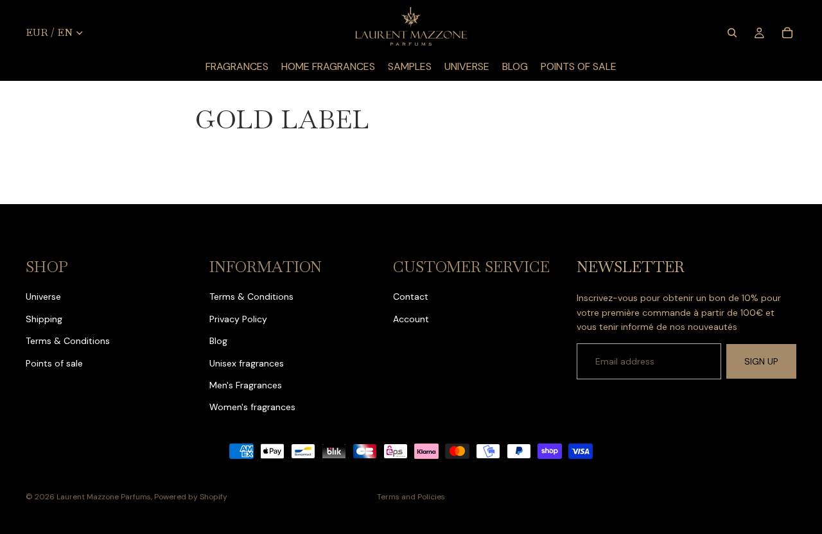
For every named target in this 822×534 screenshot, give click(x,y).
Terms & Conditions (68, 341)
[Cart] (787, 33)
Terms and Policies (411, 497)
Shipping (44, 319)
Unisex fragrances (246, 363)
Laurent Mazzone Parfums (104, 497)
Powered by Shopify (190, 497)
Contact (410, 296)
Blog (218, 341)
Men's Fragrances (245, 385)
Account (411, 319)
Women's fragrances (252, 407)
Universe (43, 296)
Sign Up (761, 361)
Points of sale (54, 363)
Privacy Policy (238, 319)
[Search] (732, 33)
